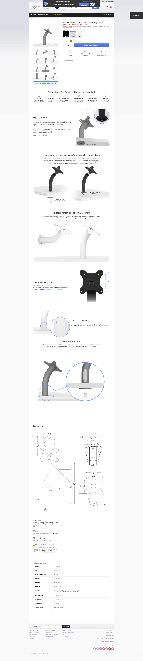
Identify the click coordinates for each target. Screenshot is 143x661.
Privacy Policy (32, 636)
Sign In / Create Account (68, 632)
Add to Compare (69, 60)
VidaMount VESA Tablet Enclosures (52, 289)
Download (48, 540)
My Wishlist (65, 636)
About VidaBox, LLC (33, 634)
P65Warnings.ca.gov (48, 552)
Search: (67, 7)
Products (33, 14)
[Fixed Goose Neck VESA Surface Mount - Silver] (57, 44)
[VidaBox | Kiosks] (44, 7)
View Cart (65, 634)
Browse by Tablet (43, 14)
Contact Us (104, 1)
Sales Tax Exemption (34, 632)
